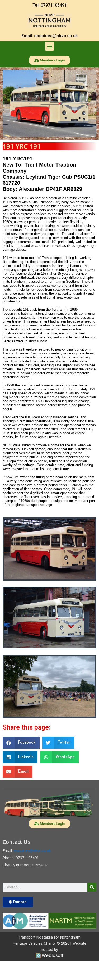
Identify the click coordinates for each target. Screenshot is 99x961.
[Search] (91, 887)
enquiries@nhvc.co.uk (32, 850)
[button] (49, 46)
